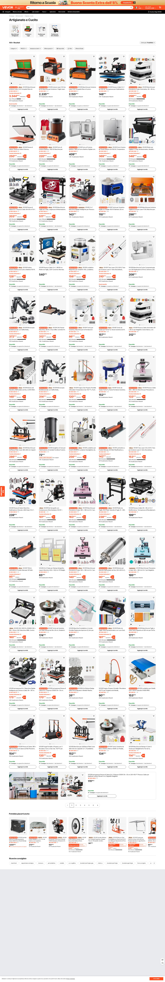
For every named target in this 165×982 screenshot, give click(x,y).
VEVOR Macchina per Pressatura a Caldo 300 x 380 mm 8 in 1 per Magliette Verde (142, 570)
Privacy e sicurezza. (70, 978)
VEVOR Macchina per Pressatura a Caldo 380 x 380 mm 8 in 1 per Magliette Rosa (82, 510)
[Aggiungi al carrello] (24, 832)
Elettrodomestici (19, 16)
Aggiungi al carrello (23, 109)
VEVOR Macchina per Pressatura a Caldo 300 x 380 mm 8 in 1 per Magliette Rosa (82, 570)
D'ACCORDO (156, 978)
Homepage (11, 16)
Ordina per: (144, 42)
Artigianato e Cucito (29, 16)
